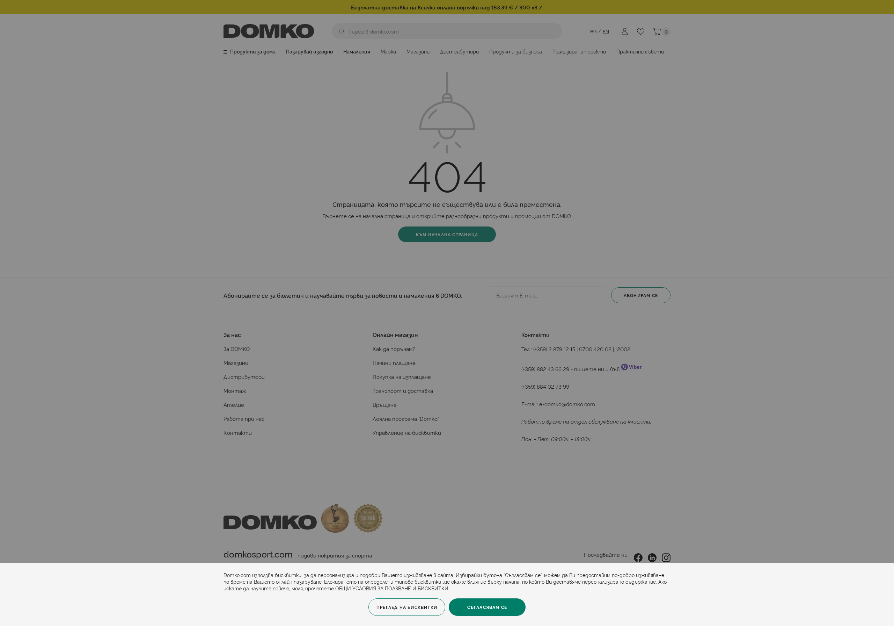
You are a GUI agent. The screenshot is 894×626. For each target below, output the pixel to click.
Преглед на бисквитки (406, 607)
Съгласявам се (487, 607)
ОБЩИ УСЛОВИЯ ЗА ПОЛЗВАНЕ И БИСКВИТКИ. (392, 588)
